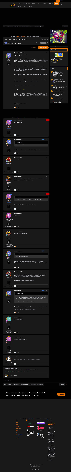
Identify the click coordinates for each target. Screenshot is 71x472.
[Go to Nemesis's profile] (8, 159)
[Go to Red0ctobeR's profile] (8, 273)
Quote (18, 107)
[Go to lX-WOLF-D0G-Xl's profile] (8, 215)
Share (38, 42)
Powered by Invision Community (35, 466)
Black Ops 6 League (26, 3)
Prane (9, 182)
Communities (50, 3)
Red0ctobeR (9, 277)
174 (8, 224)
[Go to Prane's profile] (8, 178)
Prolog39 (9, 323)
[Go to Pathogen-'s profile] (8, 338)
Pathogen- (9, 342)
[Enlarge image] (23, 89)
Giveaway (44, 3)
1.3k (9, 348)
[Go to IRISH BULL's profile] (8, 233)
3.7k (9, 242)
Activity (33, 3)
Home (19, 3)
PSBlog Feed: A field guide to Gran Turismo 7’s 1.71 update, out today (59, 99)
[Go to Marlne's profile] (5, 43)
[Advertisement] (35, 16)
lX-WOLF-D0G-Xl (9, 219)
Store (25, 6)
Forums (56, 3)
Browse (19, 6)
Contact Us (36, 464)
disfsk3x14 (9, 126)
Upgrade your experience (21, 36)
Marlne (11, 42)
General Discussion (17, 43)
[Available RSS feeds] (66, 384)
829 (8, 328)
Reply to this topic (43, 47)
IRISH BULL (9, 237)
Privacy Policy (30, 464)
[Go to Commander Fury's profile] (52, 72)
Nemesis (9, 163)
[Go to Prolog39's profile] (8, 318)
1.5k (9, 187)
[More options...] (47, 52)
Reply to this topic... (13, 375)
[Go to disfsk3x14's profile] (8, 122)
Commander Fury (57, 75)
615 (8, 64)
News (39, 3)
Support (30, 6)
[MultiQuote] (15, 107)
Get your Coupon (61, 394)
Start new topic (33, 47)
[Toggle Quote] (16, 142)
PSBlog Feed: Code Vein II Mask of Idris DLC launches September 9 (59, 92)
